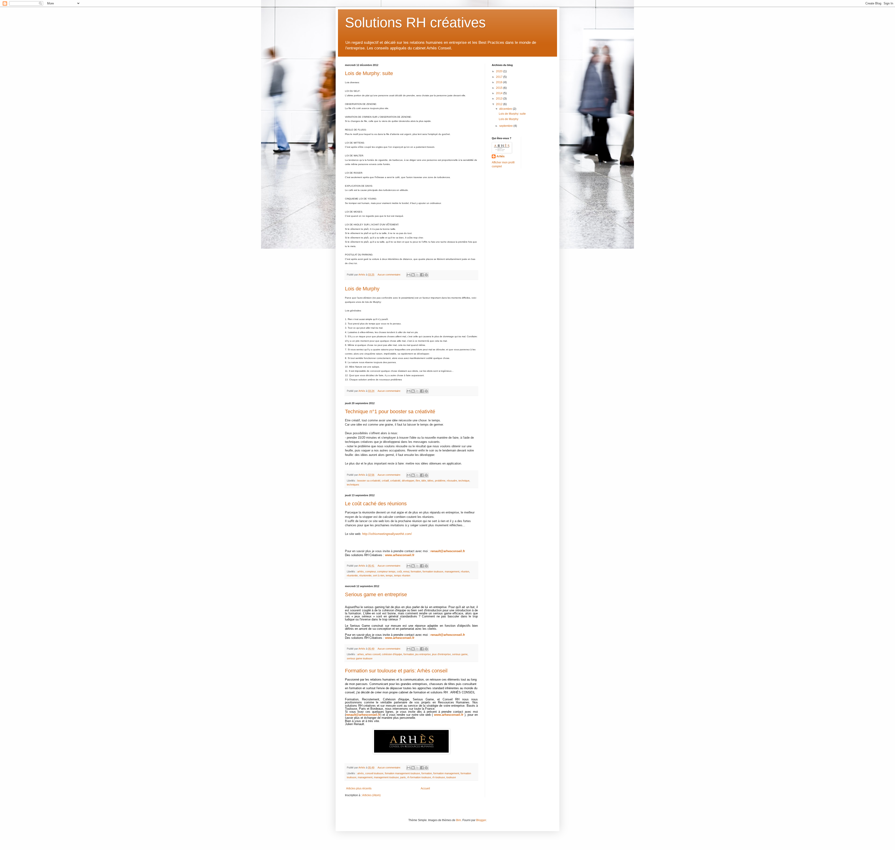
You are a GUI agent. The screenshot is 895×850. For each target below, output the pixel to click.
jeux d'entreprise (441, 654)
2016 (499, 82)
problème (440, 480)
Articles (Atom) (371, 795)
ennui (406, 571)
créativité (395, 480)
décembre (506, 108)
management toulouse (386, 777)
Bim (458, 820)
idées (430, 480)
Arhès (500, 156)
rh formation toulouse (419, 777)
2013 (499, 98)
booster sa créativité (368, 480)
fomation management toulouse (402, 773)
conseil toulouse (374, 773)
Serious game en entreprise (376, 594)
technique (463, 480)
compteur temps (386, 571)
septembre (506, 125)
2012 (499, 104)
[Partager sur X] (417, 274)
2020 (499, 71)
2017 (499, 77)
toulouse (451, 777)
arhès (360, 571)
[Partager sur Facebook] (422, 274)
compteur (370, 571)
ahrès (360, 773)
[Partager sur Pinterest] (426, 274)
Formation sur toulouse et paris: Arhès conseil (396, 671)
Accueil (425, 788)
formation (416, 571)
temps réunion (402, 575)
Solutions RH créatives (415, 22)
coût (399, 571)
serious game (460, 654)
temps (389, 575)
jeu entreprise (423, 654)
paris (403, 777)
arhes (360, 654)
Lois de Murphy (362, 289)
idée (423, 480)
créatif (385, 480)
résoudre (452, 480)
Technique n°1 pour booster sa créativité (390, 411)
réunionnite (365, 575)
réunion (465, 571)
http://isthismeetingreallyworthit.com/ (387, 534)
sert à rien (378, 575)
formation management (446, 773)
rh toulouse (438, 777)
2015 (499, 87)
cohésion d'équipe (392, 654)
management (452, 571)
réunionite (352, 575)
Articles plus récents (359, 788)
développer (408, 480)
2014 (499, 93)
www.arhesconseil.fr (399, 555)
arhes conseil (372, 654)
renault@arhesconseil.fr (447, 551)
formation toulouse (433, 571)
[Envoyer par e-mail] (408, 274)
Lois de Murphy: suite (369, 73)
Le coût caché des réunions (376, 503)
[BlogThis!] (413, 274)
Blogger (481, 820)
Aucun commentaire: (390, 274)
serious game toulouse (359, 658)
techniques (353, 484)
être (418, 480)
